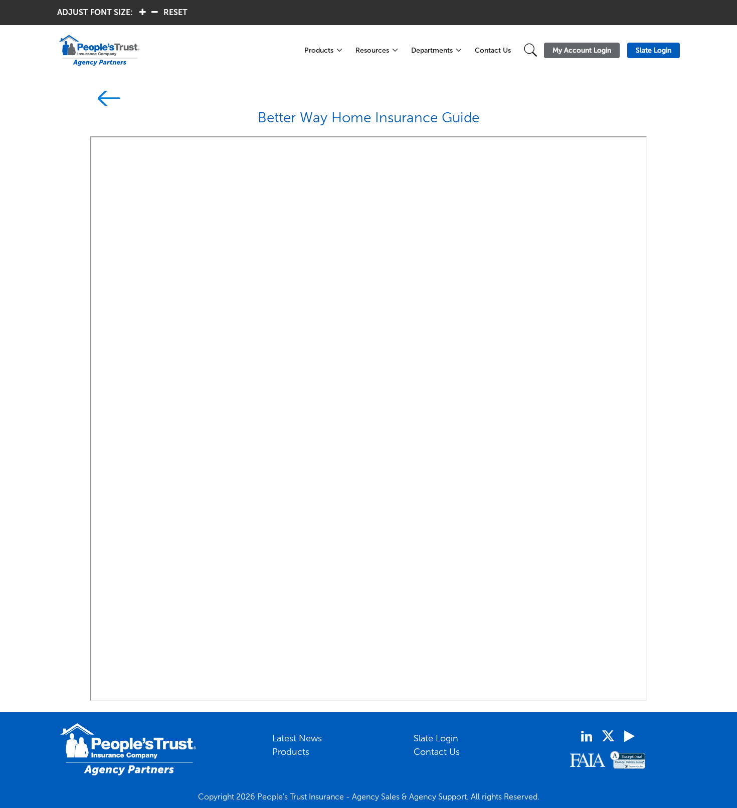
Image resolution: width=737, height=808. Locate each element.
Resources (372, 50)
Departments (432, 50)
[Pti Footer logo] (128, 749)
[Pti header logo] (175, 50)
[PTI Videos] (629, 736)
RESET (175, 12)
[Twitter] (608, 736)
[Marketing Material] (105, 100)
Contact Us (493, 50)
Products (318, 50)
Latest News (297, 738)
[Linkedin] (586, 736)
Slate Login (436, 738)
